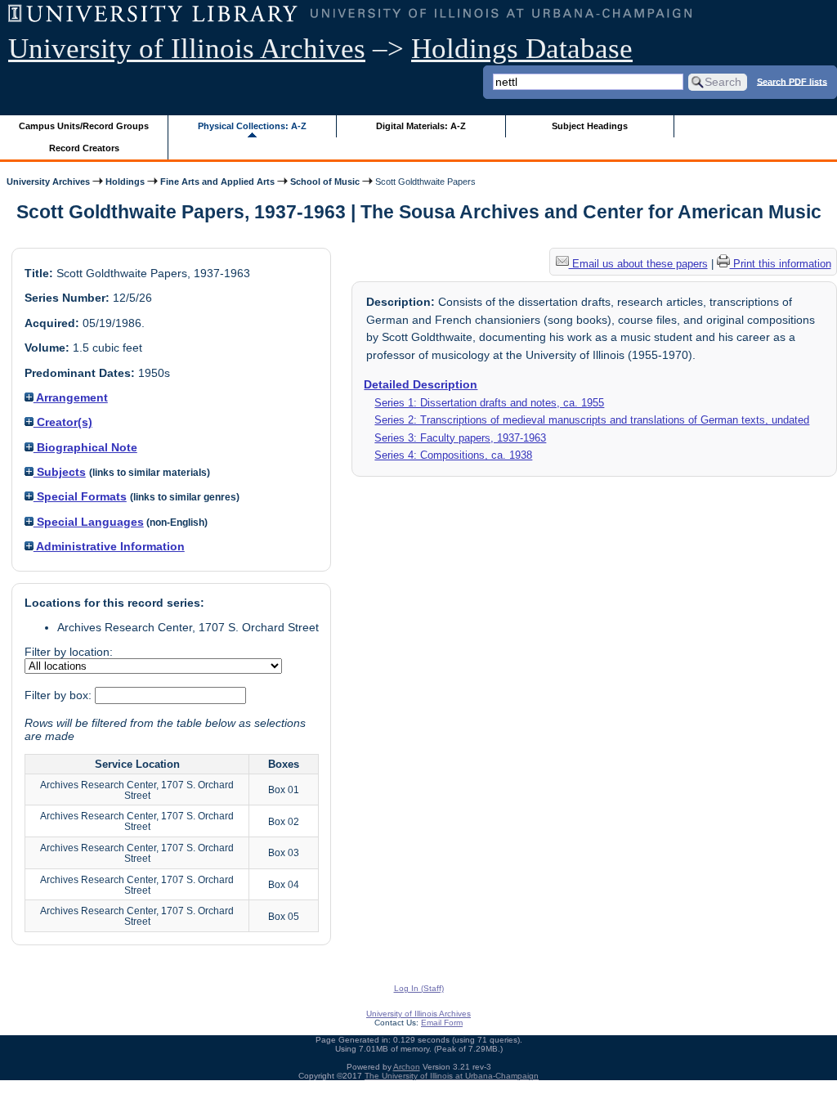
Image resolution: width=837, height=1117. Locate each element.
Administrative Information (109, 546)
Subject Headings (590, 126)
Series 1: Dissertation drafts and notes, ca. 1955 (489, 403)
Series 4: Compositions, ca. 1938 (453, 455)
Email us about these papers (638, 264)
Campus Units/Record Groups (84, 126)
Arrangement (71, 397)
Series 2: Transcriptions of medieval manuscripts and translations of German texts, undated (591, 420)
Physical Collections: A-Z (252, 126)
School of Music (325, 181)
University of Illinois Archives (186, 49)
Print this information (780, 264)
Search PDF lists (792, 81)
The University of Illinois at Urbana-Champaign (452, 1075)
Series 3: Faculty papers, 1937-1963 (460, 438)
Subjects (60, 471)
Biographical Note (85, 447)
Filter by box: (60, 695)
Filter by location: (69, 651)
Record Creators (84, 148)
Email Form (442, 1022)
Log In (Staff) (419, 988)
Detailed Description (420, 384)
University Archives (48, 181)
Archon (406, 1066)
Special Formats (80, 496)
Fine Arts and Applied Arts (217, 181)
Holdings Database (522, 49)
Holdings (125, 181)
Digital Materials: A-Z (421, 126)
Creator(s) (63, 421)
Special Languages (89, 521)
